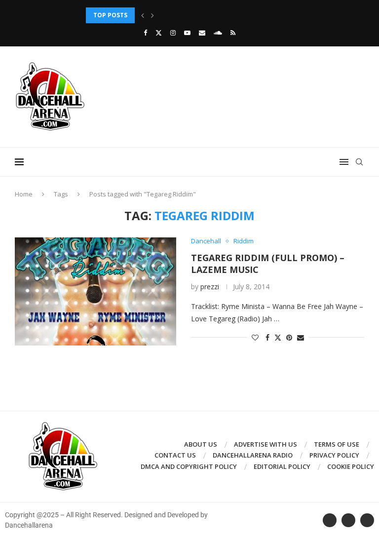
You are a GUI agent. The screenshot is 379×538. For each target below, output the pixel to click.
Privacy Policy (334, 455)
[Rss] (232, 32)
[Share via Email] (300, 337)
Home (24, 194)
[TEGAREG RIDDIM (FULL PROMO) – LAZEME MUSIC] (95, 291)
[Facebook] (145, 32)
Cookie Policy (350, 466)
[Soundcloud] (218, 32)
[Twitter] (158, 32)
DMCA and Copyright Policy (189, 466)
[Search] (359, 162)
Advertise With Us (265, 444)
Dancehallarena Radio (253, 455)
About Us (200, 444)
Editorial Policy (282, 466)
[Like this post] (255, 337)
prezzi (209, 286)
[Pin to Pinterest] (289, 337)
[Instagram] (173, 32)
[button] (143, 15)
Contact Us (175, 455)
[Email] (202, 32)
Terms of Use (336, 444)
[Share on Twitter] (277, 337)
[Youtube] (187, 32)
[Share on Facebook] (267, 337)
